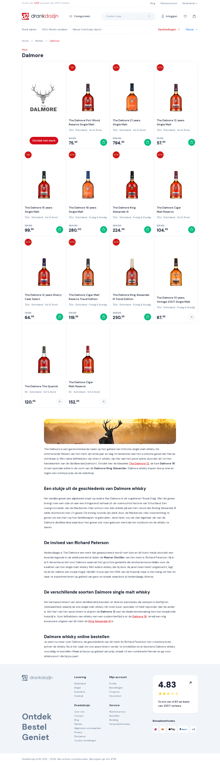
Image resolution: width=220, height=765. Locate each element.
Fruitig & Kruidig (98, 217)
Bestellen (114, 715)
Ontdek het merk (44, 140)
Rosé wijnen (29, 29)
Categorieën (82, 16)
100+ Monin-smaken (54, 29)
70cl (71, 130)
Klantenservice (117, 711)
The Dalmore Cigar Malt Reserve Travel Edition (84, 297)
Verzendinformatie (119, 724)
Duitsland (79, 691)
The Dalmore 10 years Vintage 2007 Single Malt (173, 300)
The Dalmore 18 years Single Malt (82, 210)
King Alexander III (99, 621)
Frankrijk (78, 695)
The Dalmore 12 (139, 463)
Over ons (79, 711)
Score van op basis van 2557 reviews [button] (46, 2)
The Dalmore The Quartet (41, 386)
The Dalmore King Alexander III (124, 210)
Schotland (81, 130)
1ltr (26, 391)
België (77, 687)
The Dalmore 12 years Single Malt (170, 122)
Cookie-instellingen (85, 740)
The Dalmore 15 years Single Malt (38, 210)
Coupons (114, 691)
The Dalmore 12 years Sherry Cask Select (43, 297)
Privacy (78, 732)
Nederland (80, 683)
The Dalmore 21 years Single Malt (126, 122)
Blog (76, 719)
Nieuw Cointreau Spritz (87, 29)
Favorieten (115, 695)
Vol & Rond (95, 130)
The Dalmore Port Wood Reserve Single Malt (84, 122)
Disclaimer (80, 736)
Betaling (113, 719)
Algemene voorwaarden (87, 728)
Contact (79, 715)
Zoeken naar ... (115, 16)
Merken (78, 724)
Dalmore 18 (139, 616)
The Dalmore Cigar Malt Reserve (169, 210)
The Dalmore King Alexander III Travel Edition (131, 297)
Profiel (112, 683)
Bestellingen (116, 687)
